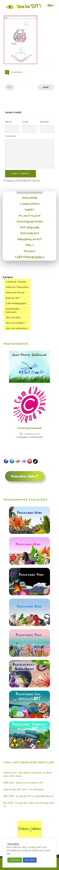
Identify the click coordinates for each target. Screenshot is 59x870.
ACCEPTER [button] (14, 860)
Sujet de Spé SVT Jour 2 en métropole (23, 789)
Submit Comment (20, 173)
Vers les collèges (15, 323)
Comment (10, 136)
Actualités (29, 198)
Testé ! (29, 210)
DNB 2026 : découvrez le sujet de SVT (23, 782)
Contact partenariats (29, 428)
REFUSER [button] (30, 860)
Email (25, 122)
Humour (29, 251)
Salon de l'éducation (17, 287)
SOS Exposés (29, 227)
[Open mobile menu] (51, 5)
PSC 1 (29, 245)
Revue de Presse (15, 292)
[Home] (23, 9)
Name (8, 122)
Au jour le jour (29, 216)
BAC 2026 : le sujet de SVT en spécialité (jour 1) (28, 796)
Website (44, 122)
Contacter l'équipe (16, 282)
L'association (29, 204)
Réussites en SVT (30, 239)
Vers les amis (13, 317)
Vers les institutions (17, 328)
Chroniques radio (29, 222)
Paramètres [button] (13, 844)
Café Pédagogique (29, 257)
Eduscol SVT (13, 298)
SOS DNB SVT (29, 233)
